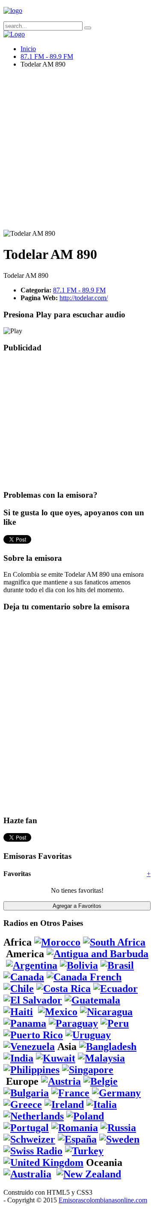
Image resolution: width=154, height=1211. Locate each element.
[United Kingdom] (43, 1162)
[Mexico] (57, 1011)
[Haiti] (18, 1011)
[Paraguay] (73, 1023)
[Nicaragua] (106, 1011)
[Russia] (118, 1127)
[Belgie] (100, 1081)
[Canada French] (84, 977)
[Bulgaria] (26, 1092)
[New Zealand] (88, 1174)
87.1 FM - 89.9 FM (47, 56)
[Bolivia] (79, 965)
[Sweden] (119, 1139)
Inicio (28, 48)
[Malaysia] (101, 1058)
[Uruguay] (88, 1035)
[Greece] (22, 1104)
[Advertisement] (77, 152)
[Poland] (85, 1116)
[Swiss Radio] (32, 1150)
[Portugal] (26, 1127)
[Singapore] (87, 1069)
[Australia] (27, 1174)
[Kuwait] (55, 1058)
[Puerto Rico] (33, 1035)
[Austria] (61, 1081)
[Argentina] (31, 965)
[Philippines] (31, 1069)
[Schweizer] (29, 1139)
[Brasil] (117, 965)
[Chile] (18, 988)
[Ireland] (64, 1104)
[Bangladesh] (107, 1046)
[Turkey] (84, 1150)
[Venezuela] (29, 1046)
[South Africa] (114, 942)
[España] (77, 1139)
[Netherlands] (33, 1116)
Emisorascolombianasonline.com (103, 1200)
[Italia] (101, 1104)
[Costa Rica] (63, 988)
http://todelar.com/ (83, 297)
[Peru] (115, 1023)
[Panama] (24, 1023)
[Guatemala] (92, 1000)
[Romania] (74, 1127)
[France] (70, 1092)
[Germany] (116, 1092)
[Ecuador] (115, 988)
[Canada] (23, 977)
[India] (18, 1058)
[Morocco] (57, 942)
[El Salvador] (32, 1000)
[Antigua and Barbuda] (97, 953)
